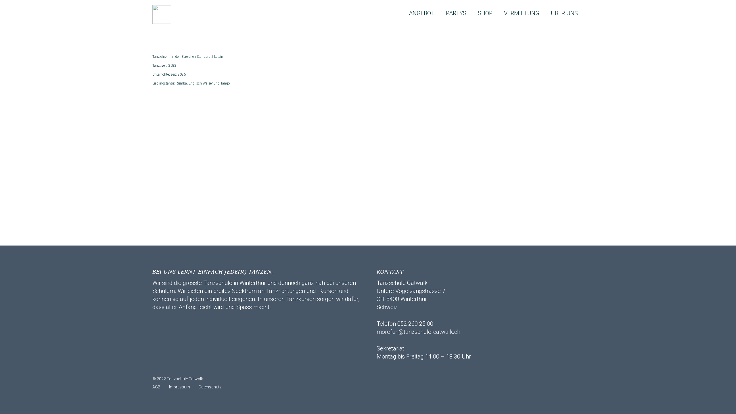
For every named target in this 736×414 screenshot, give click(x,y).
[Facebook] (174, 368)
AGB (156, 387)
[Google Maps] (202, 368)
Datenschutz (210, 387)
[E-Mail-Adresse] (159, 368)
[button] (439, 13)
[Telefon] (188, 368)
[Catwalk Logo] (161, 14)
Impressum (179, 387)
